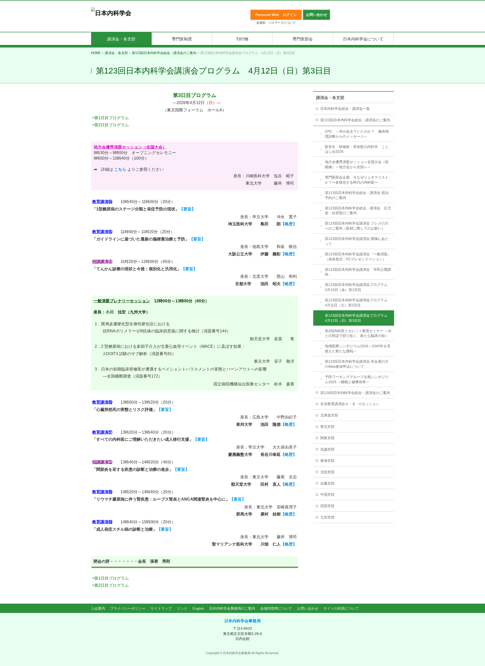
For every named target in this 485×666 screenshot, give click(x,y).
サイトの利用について (341, 608)
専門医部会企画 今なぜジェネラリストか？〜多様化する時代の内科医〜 (357, 179)
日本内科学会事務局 (242, 621)
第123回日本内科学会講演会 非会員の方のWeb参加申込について (357, 363)
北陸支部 (327, 472)
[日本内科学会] (111, 13)
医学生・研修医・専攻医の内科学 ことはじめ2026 (357, 149)
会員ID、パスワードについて (276, 22)
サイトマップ (161, 608)
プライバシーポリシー (128, 608)
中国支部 (327, 494)
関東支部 (327, 438)
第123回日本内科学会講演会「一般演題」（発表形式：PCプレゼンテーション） (358, 256)
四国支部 (327, 506)
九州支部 (327, 517)
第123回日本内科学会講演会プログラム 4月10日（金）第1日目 (358, 287)
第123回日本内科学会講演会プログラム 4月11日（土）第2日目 (358, 302)
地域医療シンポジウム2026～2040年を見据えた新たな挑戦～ (358, 348)
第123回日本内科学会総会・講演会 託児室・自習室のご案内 (358, 210)
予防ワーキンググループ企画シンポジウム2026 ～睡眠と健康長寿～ (357, 379)
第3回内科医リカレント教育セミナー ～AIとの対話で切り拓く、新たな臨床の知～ (358, 333)
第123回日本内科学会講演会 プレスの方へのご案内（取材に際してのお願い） (357, 225)
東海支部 (327, 461)
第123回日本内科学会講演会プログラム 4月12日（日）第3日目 (358, 318)
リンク (182, 608)
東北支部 (327, 427)
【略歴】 (289, 224)
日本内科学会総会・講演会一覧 (345, 109)
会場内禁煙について (276, 608)
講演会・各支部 (330, 97)
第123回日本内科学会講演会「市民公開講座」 (358, 272)
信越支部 (327, 449)
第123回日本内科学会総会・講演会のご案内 (355, 120)
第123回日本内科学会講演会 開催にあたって (357, 241)
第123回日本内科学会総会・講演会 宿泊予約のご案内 (357, 195)
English (198, 608)
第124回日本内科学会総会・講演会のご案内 (355, 393)
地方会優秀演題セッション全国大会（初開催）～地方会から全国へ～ (357, 164)
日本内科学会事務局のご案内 (232, 608)
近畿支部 (327, 483)
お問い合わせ (307, 608)
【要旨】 (187, 209)
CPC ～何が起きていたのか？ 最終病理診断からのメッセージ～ (357, 133)
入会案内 (98, 608)
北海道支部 (329, 415)
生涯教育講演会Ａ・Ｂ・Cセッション (349, 404)
